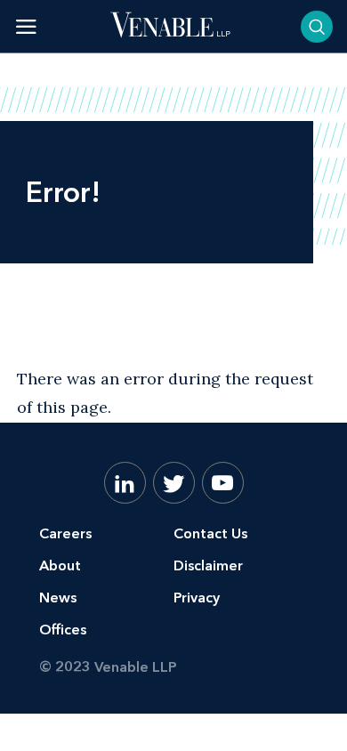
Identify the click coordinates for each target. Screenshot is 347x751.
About (60, 565)
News (58, 597)
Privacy (197, 597)
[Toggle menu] (26, 26)
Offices (62, 629)
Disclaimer (208, 565)
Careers (65, 533)
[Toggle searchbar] (317, 27)
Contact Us (210, 533)
